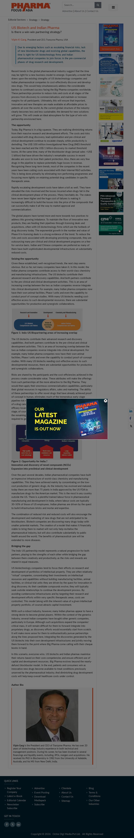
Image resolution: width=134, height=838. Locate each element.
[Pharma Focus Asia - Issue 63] (67, 419)
